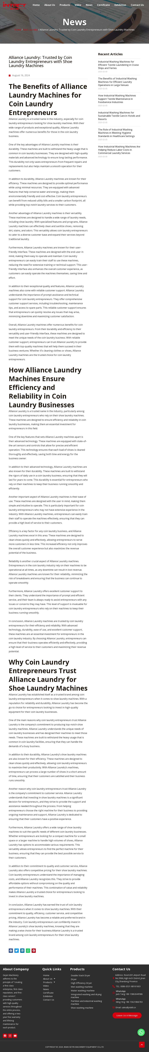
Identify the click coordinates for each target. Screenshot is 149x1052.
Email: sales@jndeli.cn (126, 1007)
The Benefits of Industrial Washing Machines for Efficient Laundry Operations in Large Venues (117, 82)
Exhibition (120, 5)
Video (78, 5)
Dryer (74, 979)
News (89, 5)
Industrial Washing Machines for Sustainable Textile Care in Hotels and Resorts (119, 116)
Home (36, 5)
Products (65, 5)
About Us (49, 5)
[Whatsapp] (141, 1032)
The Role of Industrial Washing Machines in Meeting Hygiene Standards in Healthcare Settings (116, 133)
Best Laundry (30, 29)
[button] (11, 950)
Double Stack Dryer (80, 975)
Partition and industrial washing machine (86, 1002)
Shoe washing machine (82, 1007)
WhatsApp (121, 991)
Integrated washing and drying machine (86, 996)
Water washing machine (83, 990)
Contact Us (137, 5)
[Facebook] (5, 1036)
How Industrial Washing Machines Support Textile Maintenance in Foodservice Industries (117, 99)
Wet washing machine (82, 986)
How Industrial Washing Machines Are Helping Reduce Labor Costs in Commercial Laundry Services (119, 150)
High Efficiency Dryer (81, 982)
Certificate (103, 5)
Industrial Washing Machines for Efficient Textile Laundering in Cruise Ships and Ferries (118, 65)
